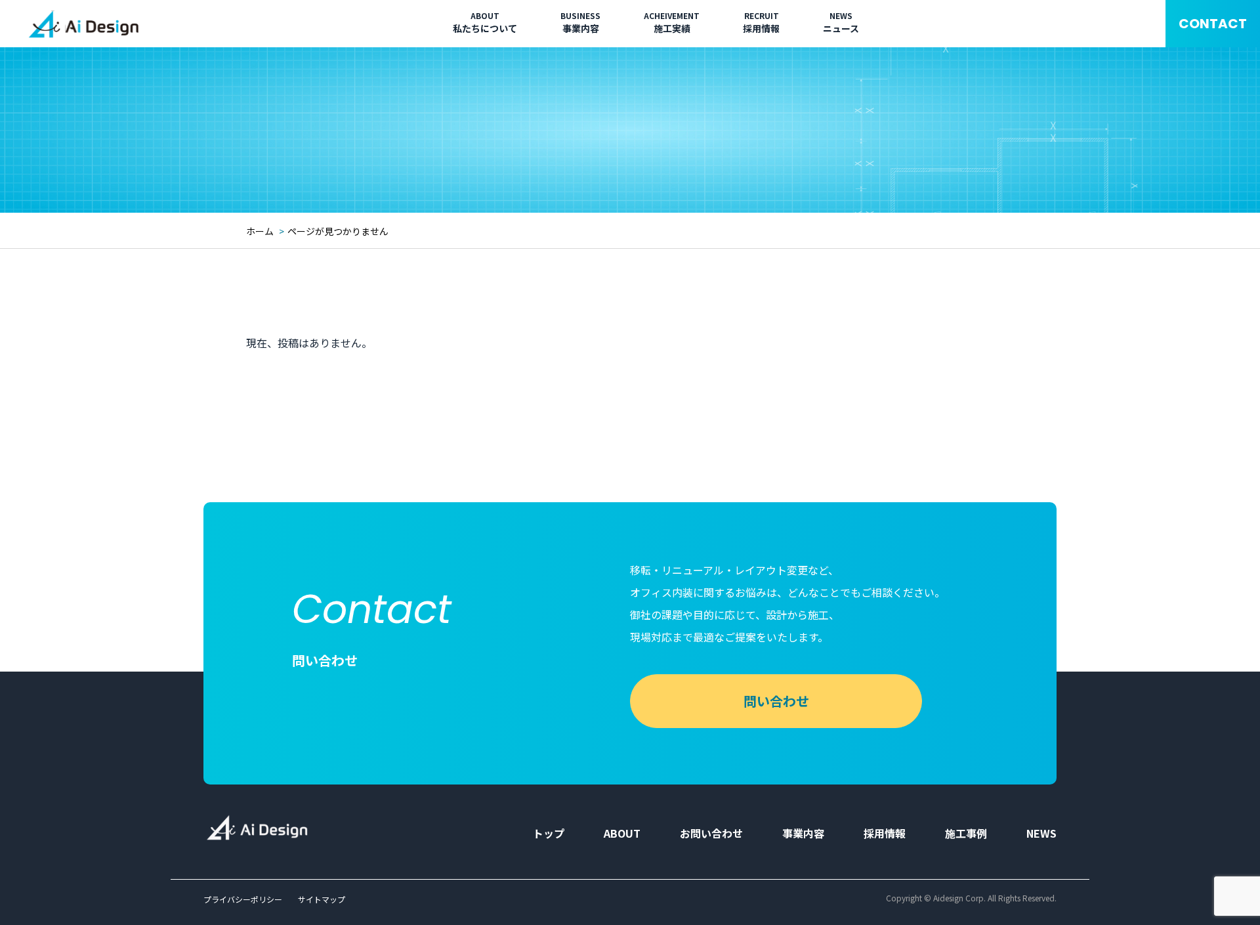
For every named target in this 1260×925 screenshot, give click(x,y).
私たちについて (485, 22)
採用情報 (761, 22)
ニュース (841, 22)
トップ (548, 833)
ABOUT (622, 833)
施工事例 (966, 833)
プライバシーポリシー (242, 899)
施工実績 (672, 22)
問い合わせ (776, 700)
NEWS (1041, 833)
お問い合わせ (711, 833)
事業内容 (580, 22)
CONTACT (1213, 23)
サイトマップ (321, 899)
